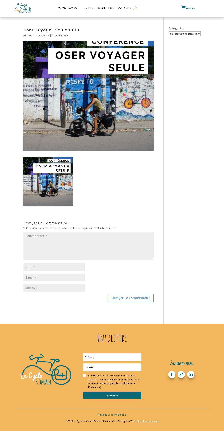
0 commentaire (60, 35)
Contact (123, 7)
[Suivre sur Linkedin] (190, 374)
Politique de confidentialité (112, 414)
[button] (112, 381)
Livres (87, 7)
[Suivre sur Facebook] (171, 374)
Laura (31, 35)
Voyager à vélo (67, 7)
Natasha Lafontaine (147, 421)
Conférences (106, 7)
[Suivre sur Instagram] (181, 374)
